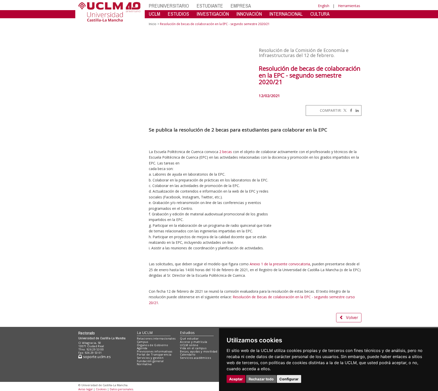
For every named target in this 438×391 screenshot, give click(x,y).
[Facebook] (350, 110)
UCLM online (189, 345)
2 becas (225, 151)
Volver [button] (352, 317)
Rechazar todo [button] (261, 379)
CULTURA (320, 13)
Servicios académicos (195, 358)
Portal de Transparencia (154, 354)
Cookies (101, 389)
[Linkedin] (356, 110)
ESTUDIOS (178, 13)
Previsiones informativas (154, 351)
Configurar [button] (289, 379)
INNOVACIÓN (249, 13)
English (323, 5)
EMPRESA (241, 5)
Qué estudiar (189, 338)
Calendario (187, 354)
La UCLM (145, 332)
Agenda (142, 348)
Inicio (152, 24)
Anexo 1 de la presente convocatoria (280, 264)
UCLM (154, 13)
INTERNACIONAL (286, 13)
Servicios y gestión (150, 358)
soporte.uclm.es (96, 356)
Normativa (144, 364)
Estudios (187, 332)
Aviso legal (85, 389)
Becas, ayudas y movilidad (198, 351)
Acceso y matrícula (193, 342)
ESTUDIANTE (210, 5)
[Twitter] (344, 110)
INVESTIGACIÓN (213, 13)
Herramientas (349, 5)
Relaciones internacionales (156, 338)
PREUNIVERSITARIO (169, 5)
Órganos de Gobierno (152, 345)
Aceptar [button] (236, 379)
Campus (142, 342)
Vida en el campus (193, 348)
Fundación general (150, 361)
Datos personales (121, 389)
